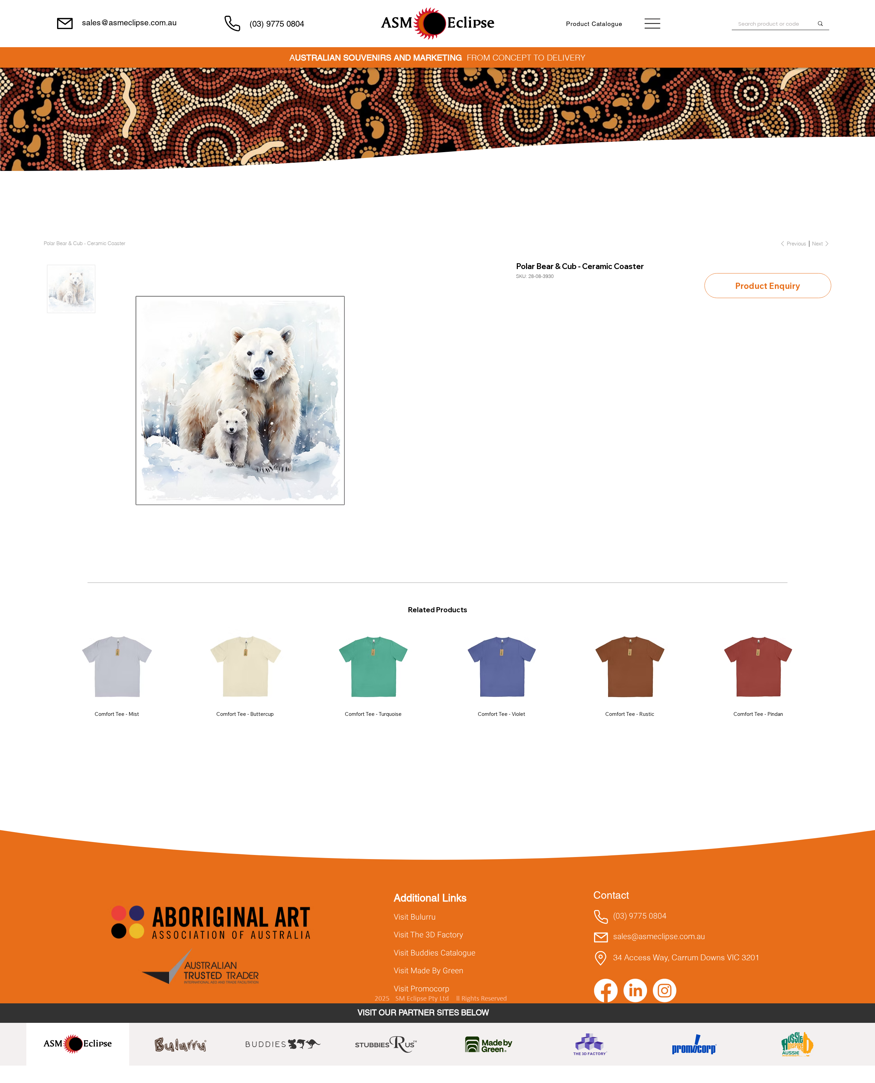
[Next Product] (827, 665)
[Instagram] (664, 990)
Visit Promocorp (421, 989)
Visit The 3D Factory (428, 935)
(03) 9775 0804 (277, 23)
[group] (437, 671)
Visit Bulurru (415, 917)
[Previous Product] (48, 665)
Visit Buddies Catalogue (434, 953)
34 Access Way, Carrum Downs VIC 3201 (686, 957)
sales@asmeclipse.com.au (129, 22)
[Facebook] (606, 990)
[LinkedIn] (635, 990)
